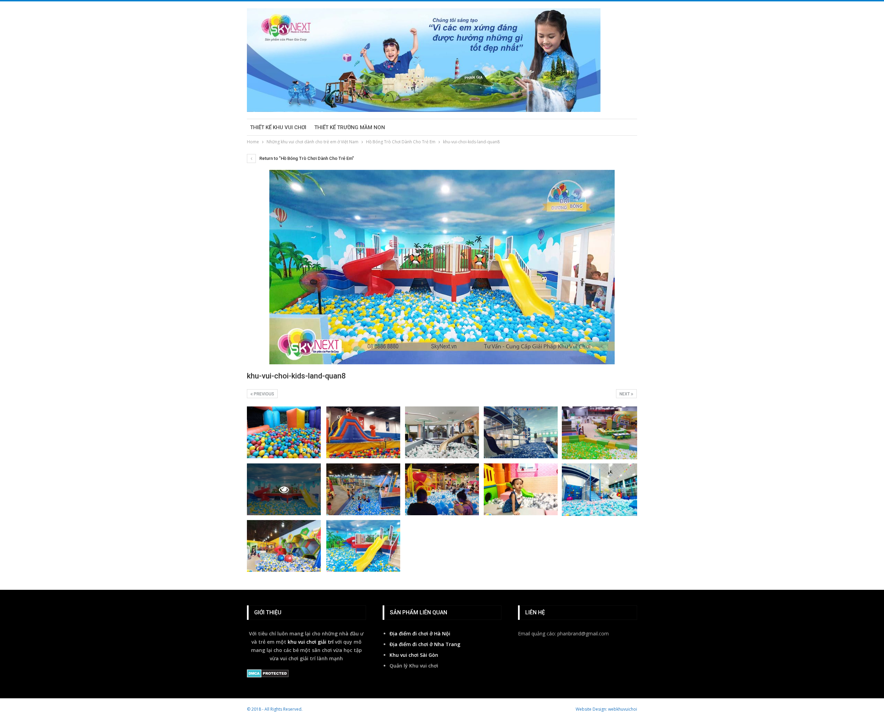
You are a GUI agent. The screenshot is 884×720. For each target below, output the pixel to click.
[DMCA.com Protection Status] (268, 674)
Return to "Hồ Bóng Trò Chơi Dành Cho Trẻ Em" (306, 158)
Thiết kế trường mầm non (349, 127)
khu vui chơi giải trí (311, 642)
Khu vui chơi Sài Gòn (414, 655)
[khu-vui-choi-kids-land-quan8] (284, 432)
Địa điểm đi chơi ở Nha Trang (425, 644)
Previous (263, 394)
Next (625, 394)
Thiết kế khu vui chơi (278, 127)
